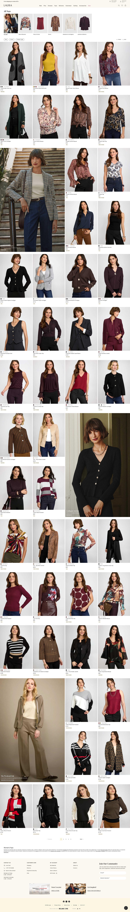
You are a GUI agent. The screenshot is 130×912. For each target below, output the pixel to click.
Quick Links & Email (10, 870)
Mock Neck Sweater (5, 512)
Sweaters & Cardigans (68, 34)
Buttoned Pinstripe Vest (6, 353)
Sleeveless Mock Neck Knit (39, 88)
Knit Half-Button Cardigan (104, 406)
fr (79, 908)
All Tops (6, 34)
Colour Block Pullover (38, 512)
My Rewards (53, 865)
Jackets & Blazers (82, 34)
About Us (75, 865)
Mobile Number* (105, 878)
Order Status (53, 868)
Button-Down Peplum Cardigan (8, 300)
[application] (126, 908)
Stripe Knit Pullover (5, 671)
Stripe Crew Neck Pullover (104, 830)
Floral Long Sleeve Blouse (104, 671)
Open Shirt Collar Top (38, 353)
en (77, 908)
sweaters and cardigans (56, 851)
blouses (65, 849)
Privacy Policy (57, 905)
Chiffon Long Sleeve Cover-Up (105, 565)
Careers (75, 868)
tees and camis (104, 849)
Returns (29, 868)
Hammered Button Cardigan (72, 300)
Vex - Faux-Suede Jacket (39, 459)
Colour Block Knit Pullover (72, 724)
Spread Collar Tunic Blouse (72, 88)
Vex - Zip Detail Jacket (38, 565)
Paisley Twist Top (102, 141)
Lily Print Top (4, 565)
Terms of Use (67, 905)
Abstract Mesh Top (70, 565)
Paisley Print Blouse (103, 88)
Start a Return (53, 870)
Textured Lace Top (5, 406)
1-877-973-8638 (10, 868)
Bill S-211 (83, 905)
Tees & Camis (36, 34)
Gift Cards (52, 873)
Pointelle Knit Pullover (6, 618)
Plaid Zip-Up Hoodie (70, 777)
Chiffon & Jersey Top (38, 406)
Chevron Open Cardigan (104, 777)
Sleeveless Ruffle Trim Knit (105, 247)
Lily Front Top (36, 618)
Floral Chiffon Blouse (38, 141)
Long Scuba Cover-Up (6, 88)
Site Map (75, 905)
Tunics (49, 34)
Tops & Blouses (22, 34)
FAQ (28, 873)
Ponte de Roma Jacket (104, 353)
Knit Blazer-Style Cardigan (39, 300)
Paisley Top (101, 194)
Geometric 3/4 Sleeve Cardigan (41, 671)
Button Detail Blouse (71, 247)
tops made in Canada (100, 851)
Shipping (29, 865)
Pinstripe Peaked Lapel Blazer (73, 353)
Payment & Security (32, 870)
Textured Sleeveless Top (104, 724)
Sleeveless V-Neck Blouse (72, 406)
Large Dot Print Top (70, 618)
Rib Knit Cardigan (102, 300)
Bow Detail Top (36, 830)
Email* (102, 872)
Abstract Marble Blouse (104, 618)
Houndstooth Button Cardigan (8, 459)
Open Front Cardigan (6, 141)
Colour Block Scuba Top (71, 830)
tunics (36, 851)
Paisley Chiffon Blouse (71, 141)
